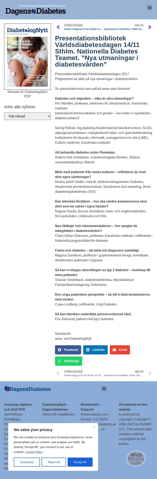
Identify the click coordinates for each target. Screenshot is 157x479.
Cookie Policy (34, 451)
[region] (53, 447)
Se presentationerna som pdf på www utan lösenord (92, 88)
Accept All (80, 462)
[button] (149, 7)
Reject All (54, 462)
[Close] (93, 426)
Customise (27, 462)
